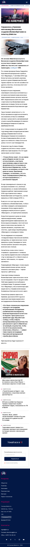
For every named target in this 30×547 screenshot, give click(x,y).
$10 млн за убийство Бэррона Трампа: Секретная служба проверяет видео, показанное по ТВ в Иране (15, 404)
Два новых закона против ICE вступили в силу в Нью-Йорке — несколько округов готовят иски (13, 382)
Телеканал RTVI (6, 517)
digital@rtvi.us (5, 529)
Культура (3, 494)
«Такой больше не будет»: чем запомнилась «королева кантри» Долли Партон (13, 392)
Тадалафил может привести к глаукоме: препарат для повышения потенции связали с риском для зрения (14, 430)
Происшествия (6, 37)
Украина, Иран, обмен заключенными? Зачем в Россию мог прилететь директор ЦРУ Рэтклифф (13, 417)
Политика (3, 485)
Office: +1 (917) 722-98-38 (8, 535)
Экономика (4, 488)
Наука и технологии (6, 496)
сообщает (13, 68)
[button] (27, 2)
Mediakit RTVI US (5, 520)
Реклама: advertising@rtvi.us (9, 532)
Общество (4, 483)
